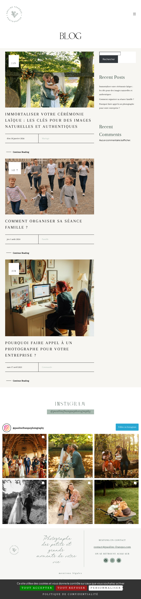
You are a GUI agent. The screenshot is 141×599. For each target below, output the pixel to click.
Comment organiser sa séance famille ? (116, 99)
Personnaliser (105, 588)
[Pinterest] (118, 560)
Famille (45, 239)
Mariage (45, 138)
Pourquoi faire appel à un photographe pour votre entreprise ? (39, 349)
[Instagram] (112, 560)
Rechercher (109, 59)
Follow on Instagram (127, 427)
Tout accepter (36, 588)
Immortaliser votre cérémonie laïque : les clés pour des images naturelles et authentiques (48, 120)
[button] (24, 456)
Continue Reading (21, 152)
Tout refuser (71, 588)
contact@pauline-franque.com (112, 546)
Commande (47, 367)
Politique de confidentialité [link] (70, 594)
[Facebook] (105, 560)
